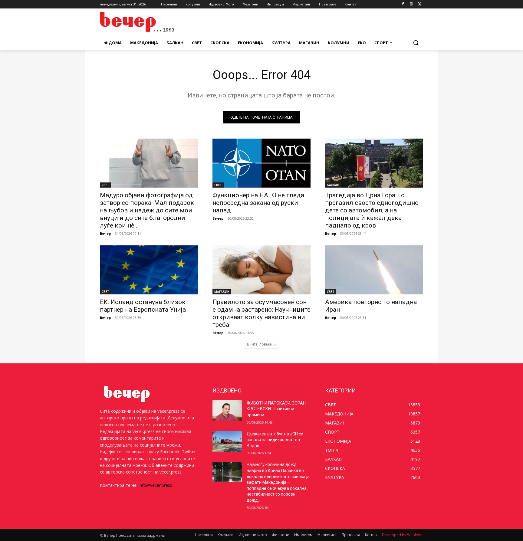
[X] (419, 4)
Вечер (105, 233)
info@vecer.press (155, 485)
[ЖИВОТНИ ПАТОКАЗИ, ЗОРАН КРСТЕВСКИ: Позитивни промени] (227, 410)
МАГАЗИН (221, 292)
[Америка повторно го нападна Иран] (374, 269)
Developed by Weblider (402, 534)
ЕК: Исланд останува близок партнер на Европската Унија (143, 305)
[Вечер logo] (148, 22)
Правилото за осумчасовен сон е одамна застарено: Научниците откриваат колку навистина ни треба (261, 313)
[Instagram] (411, 4)
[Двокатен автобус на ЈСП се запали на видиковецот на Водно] (227, 441)
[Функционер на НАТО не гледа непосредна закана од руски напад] (261, 163)
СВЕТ (105, 185)
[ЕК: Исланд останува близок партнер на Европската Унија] (149, 269)
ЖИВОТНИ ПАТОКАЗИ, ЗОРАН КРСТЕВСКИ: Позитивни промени (276, 409)
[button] (416, 42)
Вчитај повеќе (259, 344)
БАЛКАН (333, 185)
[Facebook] (403, 4)
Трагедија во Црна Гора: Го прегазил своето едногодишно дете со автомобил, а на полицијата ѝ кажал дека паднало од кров (372, 210)
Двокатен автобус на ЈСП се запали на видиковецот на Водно (275, 439)
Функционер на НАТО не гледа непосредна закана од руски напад (258, 203)
